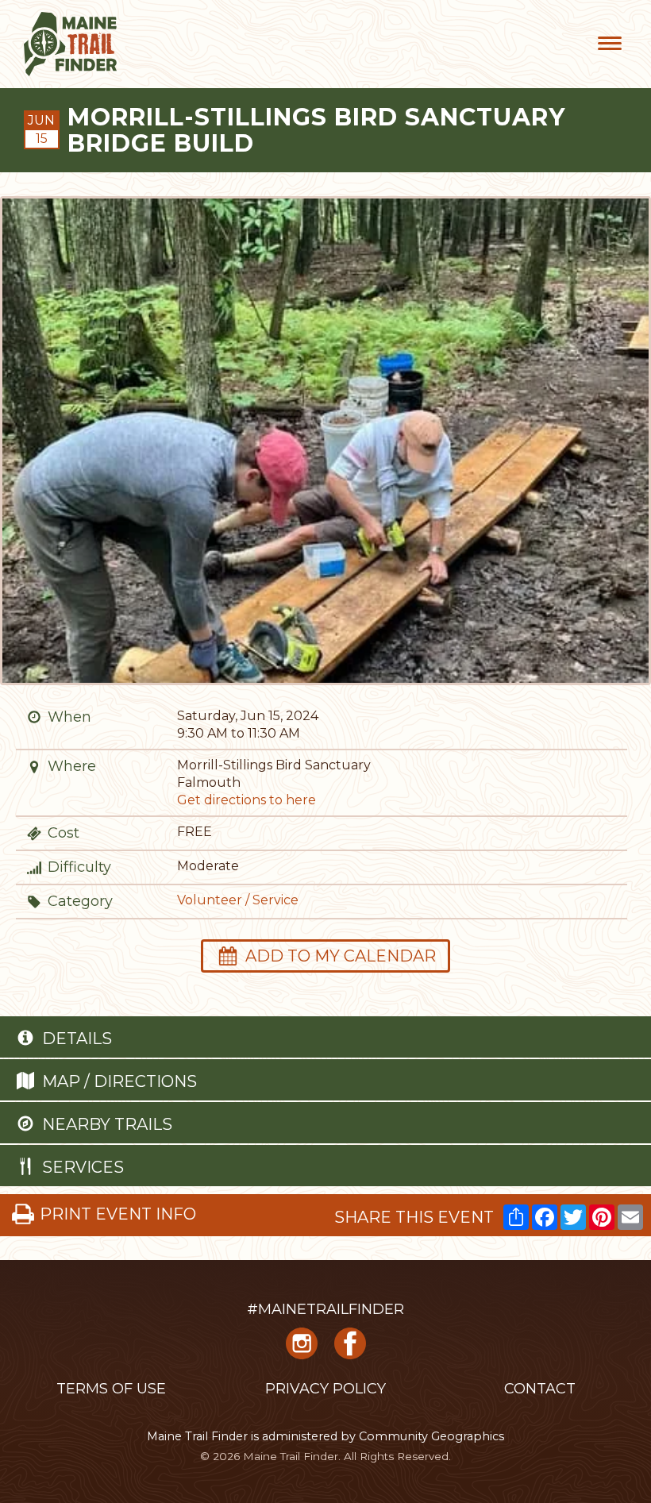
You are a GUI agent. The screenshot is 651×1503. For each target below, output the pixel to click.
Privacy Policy (325, 1389)
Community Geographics (431, 1436)
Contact (540, 1389)
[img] (34, 717)
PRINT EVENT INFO (118, 1214)
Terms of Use (111, 1389)
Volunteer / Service (238, 900)
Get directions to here (246, 799)
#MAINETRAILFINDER (325, 1309)
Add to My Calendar (340, 955)
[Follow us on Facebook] (350, 1349)
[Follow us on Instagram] (301, 1349)
